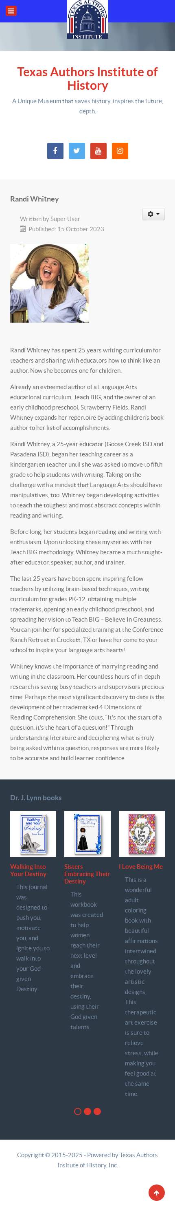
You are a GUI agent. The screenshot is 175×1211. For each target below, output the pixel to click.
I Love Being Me (141, 866)
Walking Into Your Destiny (28, 870)
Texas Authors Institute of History (87, 78)
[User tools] (153, 214)
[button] (77, 1111)
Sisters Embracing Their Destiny (87, 874)
